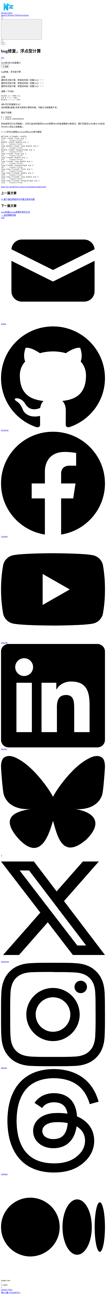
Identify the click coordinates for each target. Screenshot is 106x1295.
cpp (2, 57)
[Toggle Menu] (2, 41)
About (26, 15)
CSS (15, 15)
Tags (11, 15)
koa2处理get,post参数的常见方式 (15, 212)
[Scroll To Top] (4, 43)
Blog (3, 15)
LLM (7, 15)
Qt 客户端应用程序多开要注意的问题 (18, 199)
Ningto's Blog (6, 1290)
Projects (20, 15)
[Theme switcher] (21, 29)
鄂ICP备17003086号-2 (10, 1293)
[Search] (2, 17)
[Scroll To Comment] (2, 43)
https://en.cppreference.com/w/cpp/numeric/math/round (23, 187)
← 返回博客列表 (8, 215)
